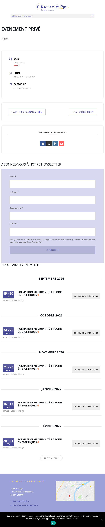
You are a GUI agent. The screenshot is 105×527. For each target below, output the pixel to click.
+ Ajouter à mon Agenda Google (27, 111)
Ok (53, 523)
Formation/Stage (23, 88)
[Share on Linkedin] (55, 143)
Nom (13, 176)
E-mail (13, 223)
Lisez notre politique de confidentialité (25, 242)
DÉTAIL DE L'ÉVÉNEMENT (86, 296)
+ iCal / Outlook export (82, 111)
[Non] (101, 519)
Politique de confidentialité (25, 505)
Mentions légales (20, 501)
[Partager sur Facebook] (43, 143)
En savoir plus (51, 458)
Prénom (14, 192)
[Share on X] (49, 143)
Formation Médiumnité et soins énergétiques (40, 293)
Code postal (16, 208)
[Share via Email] (61, 143)
